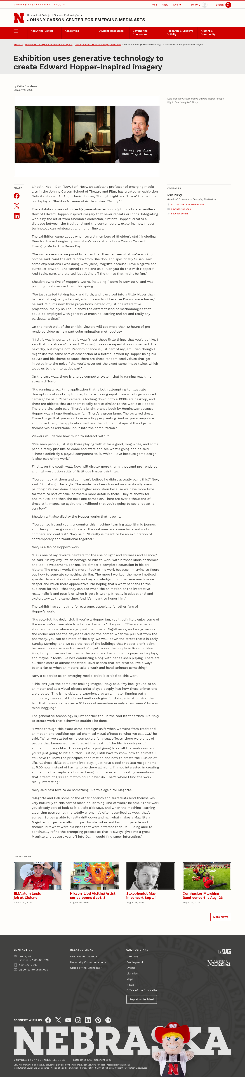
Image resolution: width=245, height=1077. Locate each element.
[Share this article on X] (17, 206)
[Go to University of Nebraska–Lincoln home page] (19, 18)
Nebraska (18, 44)
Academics (72, 30)
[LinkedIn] (88, 1020)
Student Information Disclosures (131, 1068)
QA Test (101, 1065)
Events (130, 967)
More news (220, 917)
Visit (154, 4)
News (130, 984)
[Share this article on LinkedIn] (17, 216)
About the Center (42, 30)
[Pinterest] (98, 1020)
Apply (165, 4)
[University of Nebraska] (219, 963)
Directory (132, 956)
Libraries (132, 973)
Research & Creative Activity (180, 32)
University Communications (88, 962)
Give (175, 4)
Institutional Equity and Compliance (31, 1068)
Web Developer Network (84, 1065)
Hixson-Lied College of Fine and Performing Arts (54, 15)
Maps (129, 979)
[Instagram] (78, 1020)
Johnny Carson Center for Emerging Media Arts (86, 19)
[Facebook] (48, 1020)
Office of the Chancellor (86, 967)
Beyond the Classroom (140, 32)
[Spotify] (108, 1020)
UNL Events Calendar (84, 956)
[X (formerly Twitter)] (58, 1020)
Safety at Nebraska (104, 1068)
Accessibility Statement (118, 1065)
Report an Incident (141, 999)
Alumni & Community (208, 32)
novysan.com (178, 213)
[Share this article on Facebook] (17, 196)
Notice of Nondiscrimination (64, 1068)
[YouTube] (68, 1020)
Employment (134, 962)
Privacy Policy (86, 1068)
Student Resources (111, 30)
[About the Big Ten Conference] (224, 951)
